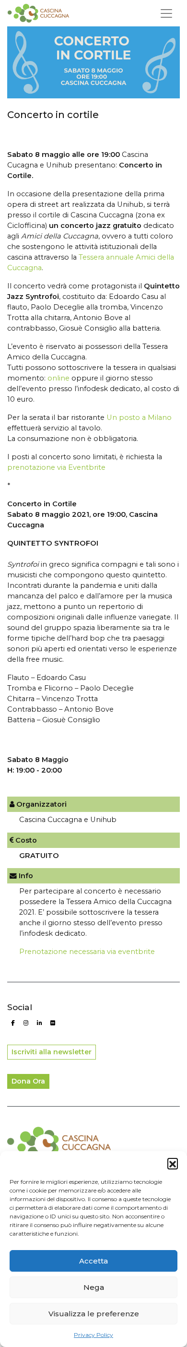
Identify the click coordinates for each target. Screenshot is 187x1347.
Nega (93, 1287)
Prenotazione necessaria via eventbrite (87, 951)
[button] (172, 1163)
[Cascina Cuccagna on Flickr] (52, 1023)
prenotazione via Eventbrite (56, 467)
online (58, 378)
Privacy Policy (93, 1334)
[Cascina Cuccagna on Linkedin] (39, 1023)
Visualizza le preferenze (93, 1313)
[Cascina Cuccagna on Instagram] (26, 1023)
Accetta (93, 1260)
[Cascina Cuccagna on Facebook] (12, 1023)
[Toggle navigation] (166, 13)
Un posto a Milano (139, 417)
